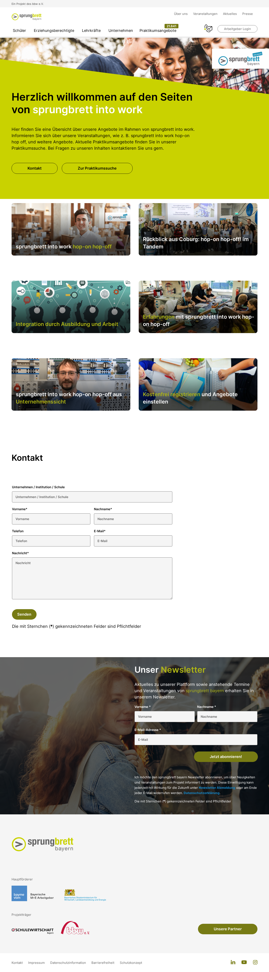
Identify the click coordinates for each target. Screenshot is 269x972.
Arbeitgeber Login (237, 29)
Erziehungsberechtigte (54, 30)
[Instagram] (255, 962)
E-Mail (99, 531)
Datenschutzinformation (68, 963)
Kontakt (35, 168)
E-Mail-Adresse (147, 730)
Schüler (19, 30)
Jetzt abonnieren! (226, 756)
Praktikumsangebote (158, 30)
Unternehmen (120, 30)
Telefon (18, 531)
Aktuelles (230, 14)
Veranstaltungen (205, 14)
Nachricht (20, 553)
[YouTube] (244, 962)
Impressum (37, 963)
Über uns (181, 14)
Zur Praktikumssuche (97, 168)
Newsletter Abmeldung (217, 788)
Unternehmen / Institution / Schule (38, 487)
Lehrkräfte (91, 30)
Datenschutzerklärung (202, 793)
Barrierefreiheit (103, 963)
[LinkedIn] (233, 962)
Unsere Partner (228, 929)
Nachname (103, 509)
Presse (247, 14)
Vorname (19, 509)
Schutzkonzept (131, 963)
